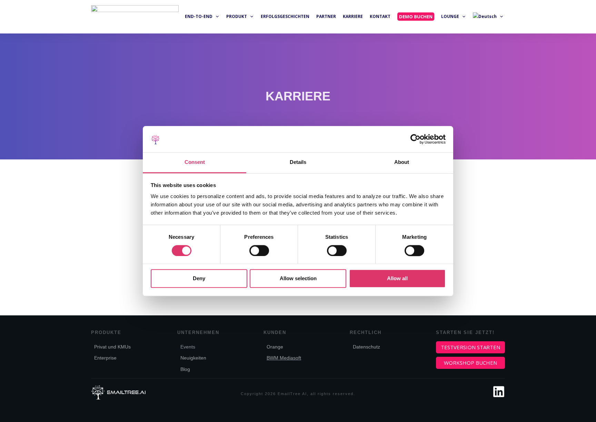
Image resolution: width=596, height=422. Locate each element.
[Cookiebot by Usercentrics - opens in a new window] (415, 139)
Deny (199, 279)
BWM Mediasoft (284, 358)
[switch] (259, 250)
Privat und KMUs (113, 347)
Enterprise (105, 358)
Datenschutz (366, 347)
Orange (275, 347)
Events (187, 347)
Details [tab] (298, 162)
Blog (185, 369)
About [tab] (401, 162)
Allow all (397, 279)
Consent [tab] (195, 162)
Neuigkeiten (193, 358)
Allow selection (298, 279)
